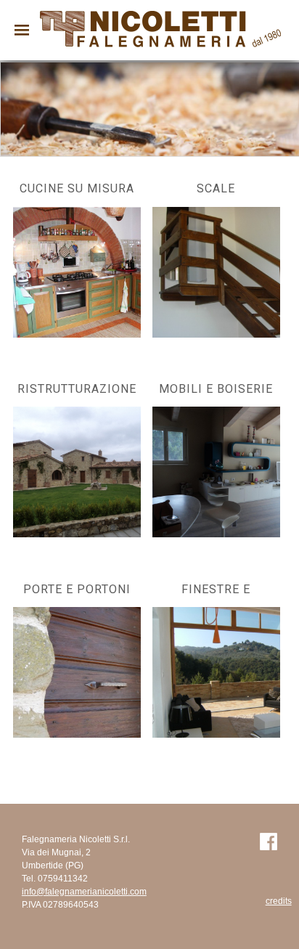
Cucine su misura (77, 188)
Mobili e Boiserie (216, 389)
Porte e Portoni (77, 589)
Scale (216, 188)
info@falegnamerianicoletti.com (84, 892)
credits (279, 901)
